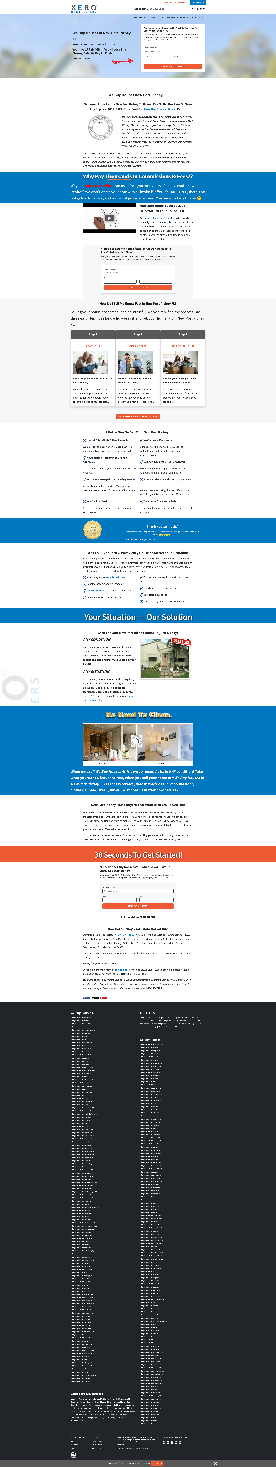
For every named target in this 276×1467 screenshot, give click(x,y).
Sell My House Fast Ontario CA (149, 1274)
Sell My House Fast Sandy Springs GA (152, 1371)
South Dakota (121, 1414)
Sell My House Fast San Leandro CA (151, 1362)
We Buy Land (96, 1448)
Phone (146, 56)
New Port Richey (162, 218)
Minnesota (130, 1405)
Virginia (104, 1417)
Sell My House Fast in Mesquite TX (82, 1098)
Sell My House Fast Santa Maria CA (151, 1380)
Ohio (125, 1411)
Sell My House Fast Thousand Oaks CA (83, 1030)
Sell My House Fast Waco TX (80, 1064)
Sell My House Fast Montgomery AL (151, 1237)
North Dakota (116, 1411)
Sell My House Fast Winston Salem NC (83, 1350)
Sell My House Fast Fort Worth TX (150, 1119)
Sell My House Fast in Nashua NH (81, 1105)
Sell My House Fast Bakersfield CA (151, 1063)
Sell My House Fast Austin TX (149, 1060)
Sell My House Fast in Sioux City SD (82, 1170)
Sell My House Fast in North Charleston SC (84, 1114)
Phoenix (183, 1020)
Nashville (162, 1020)
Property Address (150, 47)
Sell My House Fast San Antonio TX (82, 1297)
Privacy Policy (97, 1445)
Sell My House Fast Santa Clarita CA (82, 1313)
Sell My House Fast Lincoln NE (80, 1372)
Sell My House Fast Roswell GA (149, 1346)
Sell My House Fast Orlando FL (80, 1266)
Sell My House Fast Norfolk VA (80, 1254)
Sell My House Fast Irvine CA (149, 1156)
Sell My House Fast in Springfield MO (82, 1185)
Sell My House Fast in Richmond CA (82, 1148)
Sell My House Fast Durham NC (149, 1113)
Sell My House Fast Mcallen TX (149, 1200)
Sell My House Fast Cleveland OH (150, 1091)
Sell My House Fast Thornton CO (81, 1027)
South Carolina (109, 1414)
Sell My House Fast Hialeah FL (149, 1144)
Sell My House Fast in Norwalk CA (81, 1117)
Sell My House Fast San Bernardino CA (152, 1358)
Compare (152, 17)
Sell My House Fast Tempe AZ (80, 1024)
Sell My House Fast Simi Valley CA (150, 1396)
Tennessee (75, 1417)
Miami (164, 1023)
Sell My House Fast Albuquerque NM (151, 1044)
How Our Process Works (160, 109)
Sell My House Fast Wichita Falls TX (82, 1080)
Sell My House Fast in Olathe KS (81, 1123)
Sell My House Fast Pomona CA (149, 1309)
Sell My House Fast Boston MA (149, 1069)
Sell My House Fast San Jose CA (81, 1307)
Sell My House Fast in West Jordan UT (83, 1223)
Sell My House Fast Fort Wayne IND (82, 1363)
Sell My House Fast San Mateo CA (150, 1368)
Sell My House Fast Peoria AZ (149, 1302)
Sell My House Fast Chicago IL (149, 1082)
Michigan (120, 1405)
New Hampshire (120, 1408)
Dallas (158, 1017)
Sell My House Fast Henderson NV (81, 1366)
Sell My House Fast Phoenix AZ (80, 1273)
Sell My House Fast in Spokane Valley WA (84, 1182)
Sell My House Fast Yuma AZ (80, 1089)
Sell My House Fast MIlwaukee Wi (81, 1235)
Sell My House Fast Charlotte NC (150, 1075)
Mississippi (75, 1408)
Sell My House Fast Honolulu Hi (149, 1147)
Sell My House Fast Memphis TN (150, 1194)
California (105, 1399)
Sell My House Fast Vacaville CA (81, 1049)
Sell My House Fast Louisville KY (150, 1184)
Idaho (103, 1402)
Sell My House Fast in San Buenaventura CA (84, 1167)
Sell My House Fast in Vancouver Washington (85, 1207)
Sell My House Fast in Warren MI (81, 1210)
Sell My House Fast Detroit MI (149, 1110)
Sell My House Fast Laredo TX (149, 1172)
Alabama (74, 1399)
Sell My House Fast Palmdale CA (150, 1287)
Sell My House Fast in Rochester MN (82, 1154)
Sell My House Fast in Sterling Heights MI (84, 1192)
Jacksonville (195, 1017)
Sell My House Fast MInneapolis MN (82, 1238)
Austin (168, 1027)
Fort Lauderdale (178, 1027)
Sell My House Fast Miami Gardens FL (151, 1219)
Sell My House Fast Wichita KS (80, 1347)
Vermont (95, 1417)
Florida (82, 1402)
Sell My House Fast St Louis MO (81, 1325)
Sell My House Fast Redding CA (150, 1327)
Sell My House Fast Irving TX (149, 1159)
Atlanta (142, 1017)
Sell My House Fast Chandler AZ (150, 1072)
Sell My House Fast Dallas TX (149, 1103)
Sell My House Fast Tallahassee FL (82, 1017)
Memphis (185, 1017)
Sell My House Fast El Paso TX (149, 1116)
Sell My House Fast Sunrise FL (149, 1411)
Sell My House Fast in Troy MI (80, 1204)
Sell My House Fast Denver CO (149, 1107)
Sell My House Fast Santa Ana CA (81, 1310)
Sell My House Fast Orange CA (149, 1278)
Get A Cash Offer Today (178, 17)
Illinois (109, 1402)
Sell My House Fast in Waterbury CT (82, 1216)
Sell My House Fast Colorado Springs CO (153, 1094)
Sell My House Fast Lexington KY (81, 1369)
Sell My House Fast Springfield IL (150, 1402)
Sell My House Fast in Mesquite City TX (83, 1095)
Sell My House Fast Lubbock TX (150, 1187)
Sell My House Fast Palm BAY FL (150, 1284)
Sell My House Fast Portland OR (150, 1315)
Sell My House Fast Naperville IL (150, 1250)
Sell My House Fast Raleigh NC (80, 1282)
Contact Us (139, 17)
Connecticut (124, 1399)
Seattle (190, 1027)
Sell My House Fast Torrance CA (81, 1033)
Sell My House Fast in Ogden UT (81, 1120)
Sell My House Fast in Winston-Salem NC (83, 1229)
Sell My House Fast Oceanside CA (150, 1268)
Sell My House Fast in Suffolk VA (81, 1195)
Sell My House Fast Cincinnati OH (150, 1088)
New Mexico (82, 1411)
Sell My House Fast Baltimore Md (150, 1066)
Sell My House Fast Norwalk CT (150, 1265)
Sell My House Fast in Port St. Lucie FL (83, 1136)
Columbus (182, 1023)
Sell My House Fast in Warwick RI (81, 1213)
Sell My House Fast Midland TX (149, 1222)
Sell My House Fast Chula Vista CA (150, 1085)
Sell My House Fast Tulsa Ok (80, 1341)
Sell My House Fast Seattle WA (80, 1319)
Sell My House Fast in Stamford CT (82, 1189)
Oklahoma (132, 1411)
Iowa (123, 1402)
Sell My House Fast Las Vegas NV (150, 1175)
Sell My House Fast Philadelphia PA (82, 1269)
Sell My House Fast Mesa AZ (149, 1212)
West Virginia (124, 1417)
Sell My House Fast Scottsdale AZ (81, 1316)
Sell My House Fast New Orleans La (82, 1248)
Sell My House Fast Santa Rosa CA (150, 1386)
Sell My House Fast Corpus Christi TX (151, 1100)
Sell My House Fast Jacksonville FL (151, 1163)
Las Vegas (191, 1023)
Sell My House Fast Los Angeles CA (151, 1181)
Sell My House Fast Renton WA (149, 1330)
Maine (91, 1405)
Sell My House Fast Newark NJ (80, 1244)
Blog (72, 1448)
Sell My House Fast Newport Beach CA (152, 1256)
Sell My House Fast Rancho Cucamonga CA (153, 1321)
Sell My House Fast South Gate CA (150, 1399)
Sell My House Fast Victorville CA (81, 1055)
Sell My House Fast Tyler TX (80, 1045)
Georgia (90, 1402)
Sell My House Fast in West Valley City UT (84, 1226)
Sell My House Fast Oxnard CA (149, 1281)
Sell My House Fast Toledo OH (149, 1421)
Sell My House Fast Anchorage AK (81, 1353)
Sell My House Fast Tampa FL (80, 1335)
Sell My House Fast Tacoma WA (150, 1418)
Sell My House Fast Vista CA (79, 1061)
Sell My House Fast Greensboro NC (151, 1141)
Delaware (74, 1402)
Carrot (146, 1449)
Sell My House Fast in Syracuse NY (82, 1198)
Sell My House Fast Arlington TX (150, 1051)
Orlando (143, 1020)
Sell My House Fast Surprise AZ (150, 1414)
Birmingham (145, 1023)
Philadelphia (156, 1023)
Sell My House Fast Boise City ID (81, 1356)
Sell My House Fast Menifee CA (149, 1206)
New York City (172, 1020)
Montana (92, 1408)
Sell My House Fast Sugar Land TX (150, 1405)
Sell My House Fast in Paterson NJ (81, 1133)
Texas (83, 1417)
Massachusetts (110, 1405)
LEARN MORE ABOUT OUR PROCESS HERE (138, 416)
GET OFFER (157, 1463)
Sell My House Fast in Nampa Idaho (82, 1101)
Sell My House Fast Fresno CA (149, 1125)
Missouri (84, 1408)
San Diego (173, 1023)
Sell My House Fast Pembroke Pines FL (152, 1299)
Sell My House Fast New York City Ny (82, 1251)
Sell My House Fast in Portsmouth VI (82, 1139)
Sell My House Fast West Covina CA (82, 1067)
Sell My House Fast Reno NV (80, 1285)
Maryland (98, 1405)
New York (92, 1411)
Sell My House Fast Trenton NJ (80, 1039)
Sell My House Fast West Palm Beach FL (83, 1070)
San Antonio (152, 1020)
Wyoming (84, 1420)
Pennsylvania (84, 1414)
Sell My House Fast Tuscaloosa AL (82, 1042)
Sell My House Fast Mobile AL (149, 1231)
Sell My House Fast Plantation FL (150, 1306)
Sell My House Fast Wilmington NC (81, 1083)
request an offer (98, 186)
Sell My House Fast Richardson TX (150, 1337)
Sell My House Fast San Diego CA (81, 1301)
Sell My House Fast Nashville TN (81, 1241)
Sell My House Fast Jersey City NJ (151, 1166)
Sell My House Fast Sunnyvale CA (150, 1408)
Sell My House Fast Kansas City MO (151, 1169)
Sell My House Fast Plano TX (80, 1279)
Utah (89, 1417)
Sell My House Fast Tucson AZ (80, 1338)
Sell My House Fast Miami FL (149, 1197)
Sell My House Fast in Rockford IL (81, 1161)
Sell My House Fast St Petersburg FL (82, 1332)
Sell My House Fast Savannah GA (150, 1389)
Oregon (75, 1414)
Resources (74, 1445)
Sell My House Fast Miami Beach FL (151, 1215)
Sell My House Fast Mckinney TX (150, 1203)
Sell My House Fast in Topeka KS (81, 1201)
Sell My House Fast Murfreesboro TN (151, 1243)
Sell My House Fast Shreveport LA (151, 1393)
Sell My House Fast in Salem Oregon (82, 1164)
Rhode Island (96, 1414)
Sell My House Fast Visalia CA (80, 1058)
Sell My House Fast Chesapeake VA (151, 1079)
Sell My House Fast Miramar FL (149, 1225)
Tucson (197, 1020)
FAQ (161, 17)
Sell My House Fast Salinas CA (149, 1349)
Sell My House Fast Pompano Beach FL (152, 1312)
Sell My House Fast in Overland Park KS (83, 1129)
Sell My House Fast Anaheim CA (150, 1047)
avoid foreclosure (115, 577)
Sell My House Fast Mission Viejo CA (151, 1228)
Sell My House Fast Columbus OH (150, 1097)
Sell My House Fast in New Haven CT (82, 1108)
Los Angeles (175, 1017)
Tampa (190, 1020)
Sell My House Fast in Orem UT (80, 1126)
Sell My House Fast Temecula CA (81, 1021)
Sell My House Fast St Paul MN (80, 1381)
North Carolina (103, 1411)
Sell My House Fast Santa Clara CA (150, 1377)
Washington (113, 1417)
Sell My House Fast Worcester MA (81, 1086)
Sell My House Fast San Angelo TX (150, 1355)
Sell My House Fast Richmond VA (81, 1288)
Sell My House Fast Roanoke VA (150, 1340)
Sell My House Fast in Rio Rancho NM (82, 1151)
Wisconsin (75, 1420)
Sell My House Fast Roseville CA (150, 1343)
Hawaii (97, 1402)
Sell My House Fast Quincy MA (149, 1318)
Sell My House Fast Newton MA (149, 1262)
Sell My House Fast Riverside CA (81, 1291)
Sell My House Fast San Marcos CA (151, 1365)
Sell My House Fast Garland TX (149, 1128)
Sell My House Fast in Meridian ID (81, 1092)
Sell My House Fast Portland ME (81, 1378)
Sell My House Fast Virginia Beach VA (82, 1344)
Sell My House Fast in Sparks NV (81, 1179)
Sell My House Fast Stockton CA (81, 1328)
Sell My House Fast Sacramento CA (82, 1294)
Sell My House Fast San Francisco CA (82, 1304)
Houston (165, 1017)
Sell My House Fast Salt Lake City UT (151, 1352)
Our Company (183, 2)
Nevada (109, 1408)
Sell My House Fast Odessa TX (149, 1271)
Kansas (129, 1402)
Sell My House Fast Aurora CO (149, 1057)
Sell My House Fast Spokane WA (81, 1322)
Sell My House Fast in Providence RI (82, 1142)
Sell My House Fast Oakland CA (80, 1257)
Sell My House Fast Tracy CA (80, 1036)
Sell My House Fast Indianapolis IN (150, 1153)
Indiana (117, 1402)
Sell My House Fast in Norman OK (81, 1111)
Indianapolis (144, 1027)
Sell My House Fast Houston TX (150, 1150)
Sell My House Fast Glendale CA (150, 1138)
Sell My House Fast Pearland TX (150, 1296)
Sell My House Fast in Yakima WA (81, 1232)
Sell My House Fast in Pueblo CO (81, 1145)
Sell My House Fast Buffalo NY (80, 1360)
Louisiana (83, 1405)
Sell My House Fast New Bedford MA (151, 1253)
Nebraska (101, 1408)
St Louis (200, 1023)
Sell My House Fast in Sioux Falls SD (82, 1173)
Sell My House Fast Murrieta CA (150, 1247)
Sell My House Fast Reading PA (149, 1324)
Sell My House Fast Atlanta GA (149, 1054)
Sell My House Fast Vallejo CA (80, 1052)
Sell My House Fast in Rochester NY (82, 1157)
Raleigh (154, 1027)
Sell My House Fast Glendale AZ (150, 1135)
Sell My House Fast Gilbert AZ (149, 1131)
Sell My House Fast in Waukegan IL (82, 1220)
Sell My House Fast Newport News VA (152, 1259)
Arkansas (96, 1399)
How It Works (170, 2)
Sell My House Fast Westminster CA (82, 1074)
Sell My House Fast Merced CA (149, 1209)
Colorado (114, 1399)
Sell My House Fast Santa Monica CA (151, 1383)
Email (176, 56)
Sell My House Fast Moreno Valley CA (151, 1240)
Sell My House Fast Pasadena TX (150, 1293)
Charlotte (150, 1017)
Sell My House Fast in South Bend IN (82, 1176)
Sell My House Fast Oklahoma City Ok (83, 1260)
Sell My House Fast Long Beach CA (151, 1178)
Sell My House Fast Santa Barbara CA (151, 1374)
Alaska (81, 1399)
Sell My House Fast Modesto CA (150, 1234)
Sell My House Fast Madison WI (149, 1190)
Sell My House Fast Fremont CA (150, 1122)
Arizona (88, 1399)
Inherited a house (97, 591)
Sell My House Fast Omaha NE (80, 1263)
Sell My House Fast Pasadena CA (150, 1290)
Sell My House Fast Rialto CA (149, 1334)
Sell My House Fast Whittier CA (80, 1077)
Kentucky (74, 1405)
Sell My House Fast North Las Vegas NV (83, 1375)
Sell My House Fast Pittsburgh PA (81, 1276)
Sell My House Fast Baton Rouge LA (151, 1424)
